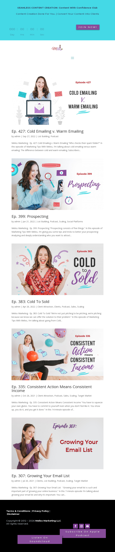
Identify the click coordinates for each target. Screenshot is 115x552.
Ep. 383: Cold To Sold (30, 301)
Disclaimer (13, 514)
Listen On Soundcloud (40, 539)
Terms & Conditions (18, 511)
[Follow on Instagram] (81, 526)
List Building (43, 136)
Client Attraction (45, 306)
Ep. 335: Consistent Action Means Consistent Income (52, 388)
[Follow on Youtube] (87, 526)
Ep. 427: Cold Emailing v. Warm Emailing (48, 131)
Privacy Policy (40, 511)
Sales (73, 306)
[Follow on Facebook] (75, 526)
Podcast (55, 136)
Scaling (62, 221)
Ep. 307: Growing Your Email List (41, 475)
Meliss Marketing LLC (48, 520)
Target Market (85, 395)
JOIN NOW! (87, 27)
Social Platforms (75, 221)
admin (17, 136)
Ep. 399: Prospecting (30, 216)
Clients (57, 306)
